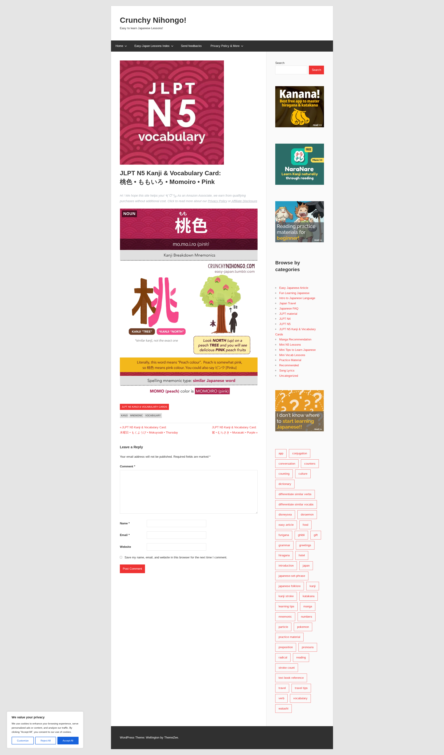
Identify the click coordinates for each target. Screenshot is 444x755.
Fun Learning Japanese (294, 293)
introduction (286, 565)
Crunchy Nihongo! (153, 20)
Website (125, 546)
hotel (302, 555)
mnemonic (136, 415)
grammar (284, 545)
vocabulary (153, 415)
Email (125, 535)
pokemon (303, 627)
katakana (308, 596)
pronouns (308, 647)
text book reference (291, 677)
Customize (23, 740)
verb (281, 698)
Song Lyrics (286, 370)
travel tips (301, 688)
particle (283, 627)
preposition (286, 647)
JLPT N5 (285, 324)
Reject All (46, 740)
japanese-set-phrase (292, 575)
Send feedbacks (191, 46)
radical (283, 657)
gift (316, 535)
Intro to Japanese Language (297, 298)
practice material (289, 637)
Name (125, 523)
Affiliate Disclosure (244, 201)
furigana (284, 535)
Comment (127, 466)
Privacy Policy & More (225, 46)
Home (119, 46)
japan (306, 565)
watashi (283, 708)
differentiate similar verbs (295, 494)
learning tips (286, 606)
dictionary (285, 484)
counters (309, 463)
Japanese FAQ (288, 308)
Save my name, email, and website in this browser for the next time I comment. (176, 557)
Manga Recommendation (295, 339)
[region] (45, 730)
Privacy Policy (217, 201)
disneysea (285, 514)
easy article (286, 524)
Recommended (289, 365)
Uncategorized (288, 375)
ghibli (301, 535)
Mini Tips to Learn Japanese (297, 350)
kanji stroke (286, 596)
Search (279, 63)
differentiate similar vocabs (296, 504)
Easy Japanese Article (293, 288)
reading (301, 657)
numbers (306, 616)
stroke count (287, 667)
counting (284, 473)
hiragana (284, 555)
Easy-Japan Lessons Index (152, 46)
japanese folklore (290, 586)
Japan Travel (287, 303)
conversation (287, 463)
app (281, 453)
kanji (124, 415)
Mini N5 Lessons (290, 344)
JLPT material (288, 313)
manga (307, 606)
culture (302, 473)
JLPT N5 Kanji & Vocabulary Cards (144, 406)
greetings (305, 545)
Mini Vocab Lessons (292, 355)
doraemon (307, 514)
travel (282, 688)
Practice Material (290, 360)
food (305, 524)
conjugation (299, 453)
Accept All (68, 740)
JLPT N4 (285, 318)
